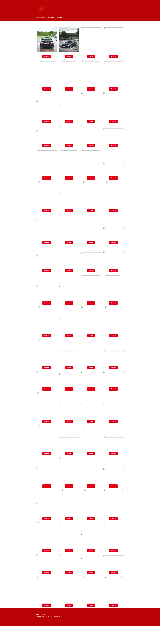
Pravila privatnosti (41, 616)
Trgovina (59, 17)
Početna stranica (40, 17)
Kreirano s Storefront (54, 616)
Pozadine (51, 17)
